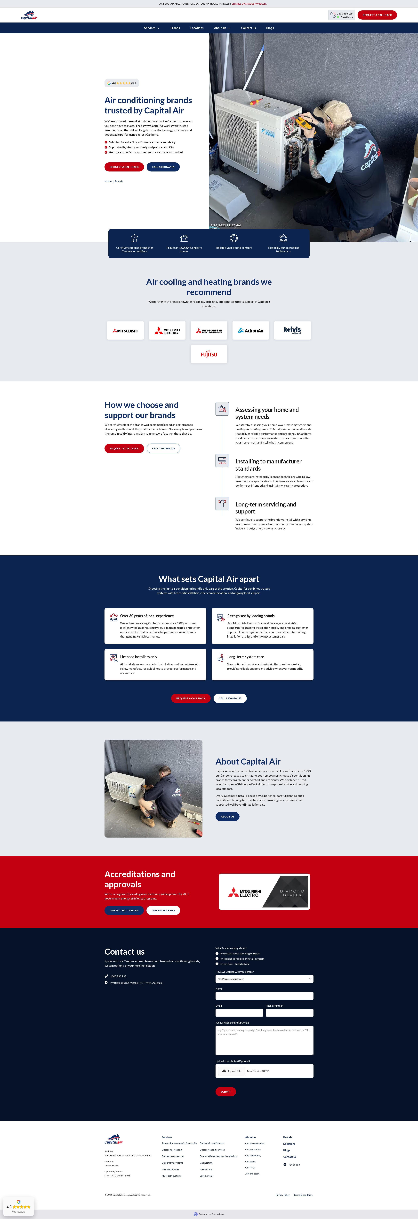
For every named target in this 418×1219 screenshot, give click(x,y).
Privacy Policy (283, 1194)
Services (167, 1137)
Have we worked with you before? (235, 971)
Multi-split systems (171, 1175)
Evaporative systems (172, 1162)
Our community (253, 1155)
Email (219, 1005)
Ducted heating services (212, 1149)
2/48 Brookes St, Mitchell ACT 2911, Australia (127, 1155)
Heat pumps (206, 1169)
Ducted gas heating (172, 1149)
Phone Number (274, 1005)
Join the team (252, 1173)
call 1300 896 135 (163, 166)
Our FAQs (250, 1167)
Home (108, 181)
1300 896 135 (111, 1165)
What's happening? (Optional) (232, 1022)
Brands (287, 1137)
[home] (29, 15)
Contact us (290, 1156)
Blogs (286, 1150)
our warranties (163, 910)
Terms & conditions (304, 1194)
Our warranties (253, 1149)
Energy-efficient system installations (218, 1156)
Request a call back (124, 166)
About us (227, 816)
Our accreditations (255, 1143)
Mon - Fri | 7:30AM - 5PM (117, 1175)
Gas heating (206, 1162)
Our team (250, 1161)
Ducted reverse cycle (173, 1156)
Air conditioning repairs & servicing (179, 1143)
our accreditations (124, 910)
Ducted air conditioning (212, 1143)
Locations (289, 1143)
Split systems (207, 1175)
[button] (152, 27)
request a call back (377, 14)
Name (219, 988)
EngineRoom (218, 1214)
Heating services (170, 1169)
